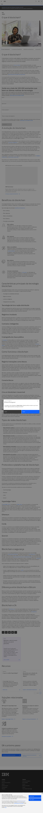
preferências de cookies (21, 800)
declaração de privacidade (18, 803)
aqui (5, 807)
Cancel (5, 411)
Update (24, 411)
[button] (42, 793)
